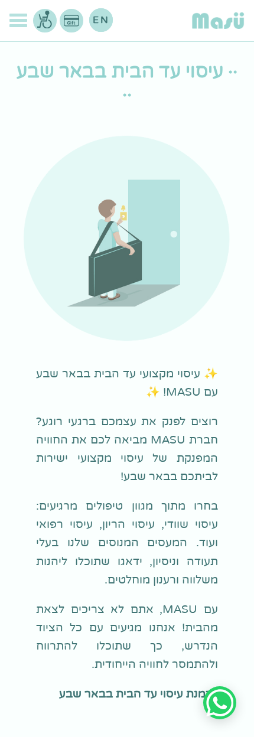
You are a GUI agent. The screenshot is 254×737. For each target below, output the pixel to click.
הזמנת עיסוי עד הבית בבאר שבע (138, 693)
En (101, 20)
